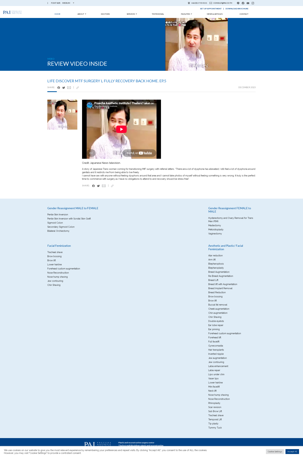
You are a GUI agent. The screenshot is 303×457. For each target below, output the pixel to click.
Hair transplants (216, 350)
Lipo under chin (216, 374)
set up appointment (211, 8)
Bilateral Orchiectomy (58, 231)
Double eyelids (216, 321)
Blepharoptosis (216, 263)
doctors (105, 14)
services (131, 14)
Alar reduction (215, 255)
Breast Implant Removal (220, 288)
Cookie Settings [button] (275, 451)
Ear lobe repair (215, 325)
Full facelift (213, 341)
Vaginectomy (215, 233)
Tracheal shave (54, 252)
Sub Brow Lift (215, 411)
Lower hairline (54, 264)
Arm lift (212, 259)
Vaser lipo (213, 378)
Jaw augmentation (217, 358)
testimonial (158, 14)
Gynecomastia (215, 345)
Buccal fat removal (217, 304)
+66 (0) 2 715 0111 (199, 3)
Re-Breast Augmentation (220, 276)
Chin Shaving (53, 285)
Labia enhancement (218, 366)
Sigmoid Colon (55, 222)
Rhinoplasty (214, 403)
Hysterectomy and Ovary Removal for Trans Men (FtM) (230, 220)
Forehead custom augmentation (63, 268)
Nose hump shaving (57, 277)
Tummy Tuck (215, 427)
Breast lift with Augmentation (222, 284)
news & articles (215, 14)
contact (244, 14)
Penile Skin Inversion (57, 214)
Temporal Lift (215, 419)
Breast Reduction (217, 292)
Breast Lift (213, 280)
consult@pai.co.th (222, 3)
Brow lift (51, 260)
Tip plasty (213, 423)
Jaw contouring (55, 281)
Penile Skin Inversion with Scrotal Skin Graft (69, 218)
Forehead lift (214, 337)
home (57, 14)
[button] (63, 3)
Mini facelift (214, 386)
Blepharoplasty (216, 268)
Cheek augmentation (218, 309)
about (80, 14)
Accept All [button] (292, 451)
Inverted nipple (216, 354)
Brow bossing (54, 256)
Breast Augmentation (218, 272)
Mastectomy (214, 225)
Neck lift (212, 391)
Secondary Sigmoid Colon (60, 227)
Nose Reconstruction (58, 272)
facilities (185, 14)
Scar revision (214, 407)
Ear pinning (214, 329)
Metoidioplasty (215, 229)
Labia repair (214, 370)
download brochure (237, 8)
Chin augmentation (217, 313)
